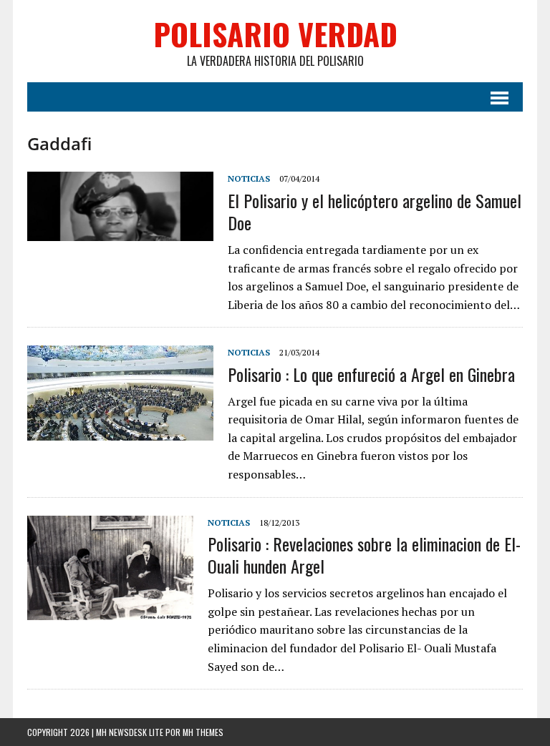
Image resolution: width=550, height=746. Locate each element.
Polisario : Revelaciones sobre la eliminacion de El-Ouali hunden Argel (364, 555)
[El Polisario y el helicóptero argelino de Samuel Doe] (120, 232)
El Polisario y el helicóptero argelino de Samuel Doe (374, 211)
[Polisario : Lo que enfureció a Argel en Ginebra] (120, 430)
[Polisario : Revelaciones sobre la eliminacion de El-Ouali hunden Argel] (110, 610)
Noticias (249, 178)
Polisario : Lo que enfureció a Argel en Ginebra (371, 374)
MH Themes (203, 732)
